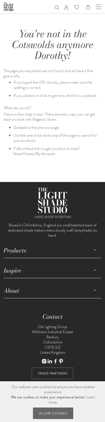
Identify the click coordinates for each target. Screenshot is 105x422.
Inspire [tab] (12, 270)
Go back (20, 127)
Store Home (23, 154)
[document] (53, 401)
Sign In (66, 7)
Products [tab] (15, 250)
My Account (45, 154)
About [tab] (11, 290)
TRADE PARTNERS (52, 373)
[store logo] (8, 6)
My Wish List (76, 7)
